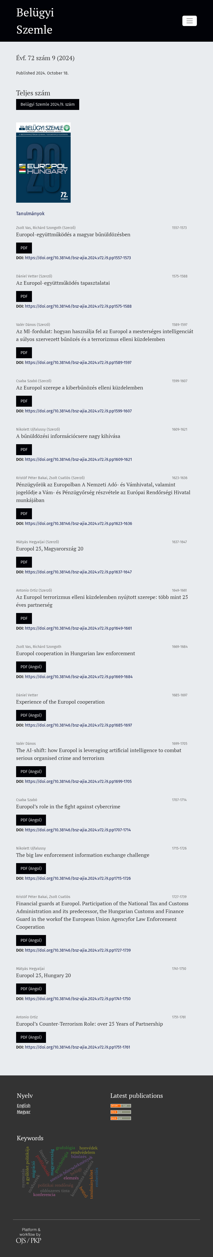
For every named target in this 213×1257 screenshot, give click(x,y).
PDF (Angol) (31, 666)
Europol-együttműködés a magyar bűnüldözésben (73, 234)
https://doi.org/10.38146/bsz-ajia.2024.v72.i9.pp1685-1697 (78, 725)
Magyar (23, 1111)
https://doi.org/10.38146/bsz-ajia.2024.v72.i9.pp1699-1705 (78, 781)
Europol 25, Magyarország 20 (49, 548)
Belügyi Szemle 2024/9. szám (48, 104)
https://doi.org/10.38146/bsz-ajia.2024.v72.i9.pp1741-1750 (78, 998)
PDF (24, 247)
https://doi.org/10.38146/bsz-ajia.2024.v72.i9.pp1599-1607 (78, 410)
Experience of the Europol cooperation (60, 701)
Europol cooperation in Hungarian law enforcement (75, 653)
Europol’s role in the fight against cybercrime (68, 806)
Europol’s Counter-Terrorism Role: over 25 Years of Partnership (89, 1023)
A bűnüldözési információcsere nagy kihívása (68, 435)
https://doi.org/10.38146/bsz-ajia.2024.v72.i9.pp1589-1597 (78, 362)
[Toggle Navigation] (189, 21)
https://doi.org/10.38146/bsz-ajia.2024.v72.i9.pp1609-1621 (78, 459)
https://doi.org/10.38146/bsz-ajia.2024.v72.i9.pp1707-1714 (78, 829)
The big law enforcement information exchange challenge (82, 854)
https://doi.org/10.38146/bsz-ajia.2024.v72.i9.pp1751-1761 (77, 1047)
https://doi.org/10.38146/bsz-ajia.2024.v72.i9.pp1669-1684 (79, 676)
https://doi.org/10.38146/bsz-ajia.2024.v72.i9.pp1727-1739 (78, 950)
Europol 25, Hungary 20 (43, 975)
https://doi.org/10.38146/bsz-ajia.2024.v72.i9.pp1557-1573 (78, 257)
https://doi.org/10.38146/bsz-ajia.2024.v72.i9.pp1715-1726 (78, 878)
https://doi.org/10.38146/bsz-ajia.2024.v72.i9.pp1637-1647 (78, 571)
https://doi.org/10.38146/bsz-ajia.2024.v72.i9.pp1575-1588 (78, 306)
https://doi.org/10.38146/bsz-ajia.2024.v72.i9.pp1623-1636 (78, 523)
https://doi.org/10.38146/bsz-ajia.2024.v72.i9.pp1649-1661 (78, 628)
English (23, 1105)
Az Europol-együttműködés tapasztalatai (63, 282)
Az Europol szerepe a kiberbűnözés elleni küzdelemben (79, 387)
